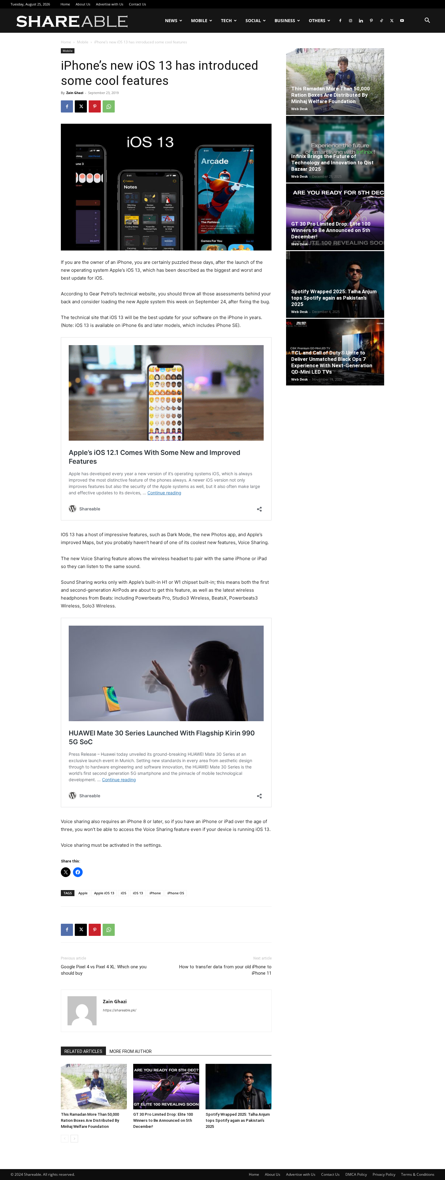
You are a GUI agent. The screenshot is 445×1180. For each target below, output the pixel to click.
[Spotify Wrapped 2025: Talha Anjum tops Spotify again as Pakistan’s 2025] (239, 1086)
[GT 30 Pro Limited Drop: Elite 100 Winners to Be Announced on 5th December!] (166, 1086)
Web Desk (299, 108)
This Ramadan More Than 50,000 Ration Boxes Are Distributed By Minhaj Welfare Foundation (90, 1120)
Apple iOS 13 (104, 893)
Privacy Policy (384, 1174)
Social (253, 20)
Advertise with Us (109, 4)
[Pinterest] (371, 20)
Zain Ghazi (74, 92)
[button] (427, 21)
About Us (83, 4)
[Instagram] (350, 20)
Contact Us (137, 4)
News (171, 20)
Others (317, 20)
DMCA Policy (356, 1174)
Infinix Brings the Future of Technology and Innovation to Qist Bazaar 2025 (332, 162)
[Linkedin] (360, 20)
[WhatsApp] (109, 106)
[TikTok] (381, 20)
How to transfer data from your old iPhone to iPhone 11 (225, 970)
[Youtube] (402, 20)
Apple (82, 893)
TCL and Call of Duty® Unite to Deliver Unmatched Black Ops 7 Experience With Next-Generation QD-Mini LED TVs (331, 362)
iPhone (155, 893)
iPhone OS (175, 893)
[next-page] (74, 1138)
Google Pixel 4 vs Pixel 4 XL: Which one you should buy (104, 970)
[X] (391, 20)
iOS (123, 893)
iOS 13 (138, 893)
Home (65, 4)
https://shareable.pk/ (119, 1010)
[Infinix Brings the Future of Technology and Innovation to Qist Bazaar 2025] (335, 149)
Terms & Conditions (417, 1174)
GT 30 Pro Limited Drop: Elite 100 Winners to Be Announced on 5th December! (163, 1120)
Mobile (199, 20)
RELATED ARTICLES (83, 1051)
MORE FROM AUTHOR (131, 1051)
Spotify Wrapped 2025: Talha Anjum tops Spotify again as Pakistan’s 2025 (238, 1120)
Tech (226, 20)
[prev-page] (64, 1138)
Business (285, 20)
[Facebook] (340, 20)
